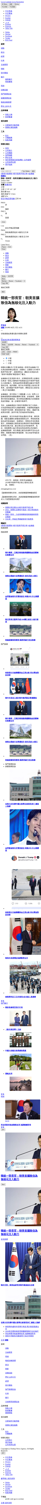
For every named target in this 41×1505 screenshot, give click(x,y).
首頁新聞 (4, 1239)
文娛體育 (4, 65)
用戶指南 (8, 164)
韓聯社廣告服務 (11, 127)
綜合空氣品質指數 (8, 199)
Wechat (7, 34)
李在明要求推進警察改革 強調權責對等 (16, 1125)
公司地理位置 (10, 162)
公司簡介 (8, 150)
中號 (9, 361)
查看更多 (8, 185)
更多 (2, 1001)
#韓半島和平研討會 (20, 174)
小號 (9, 358)
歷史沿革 (8, 157)
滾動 (2, 48)
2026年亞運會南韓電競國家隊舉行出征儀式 (21, 1331)
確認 (3, 292)
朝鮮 (2, 69)
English (7, 1464)
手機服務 (8, 138)
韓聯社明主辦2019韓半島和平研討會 (19, 507)
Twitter (7, 38)
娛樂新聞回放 (6, 98)
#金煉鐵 (31, 174)
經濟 (2, 56)
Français (8, 1473)
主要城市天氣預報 (12, 125)
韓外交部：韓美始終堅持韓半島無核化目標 (17, 1285)
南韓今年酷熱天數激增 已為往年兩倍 (19, 1336)
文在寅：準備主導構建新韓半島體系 (19, 519)
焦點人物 (8, 114)
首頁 (7, 148)
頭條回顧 (4, 90)
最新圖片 (8, 79)
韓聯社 (3, 176)
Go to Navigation (18, 2)
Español (8, 1471)
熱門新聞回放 (6, 94)
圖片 (2, 77)
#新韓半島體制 (6, 174)
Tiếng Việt (8, 1475)
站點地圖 (8, 140)
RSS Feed (8, 40)
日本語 (7, 1466)
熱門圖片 (4, 1003)
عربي (7, 1469)
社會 (2, 60)
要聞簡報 (8, 1413)
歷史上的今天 (6, 106)
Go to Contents (6, 2)
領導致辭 (8, 155)
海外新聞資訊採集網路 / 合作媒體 (18, 160)
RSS (6, 135)
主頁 (2, 1340)
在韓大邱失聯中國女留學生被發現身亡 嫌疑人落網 (20, 1322)
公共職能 (8, 153)
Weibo (7, 32)
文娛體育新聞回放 (12, 1402)
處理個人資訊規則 (8, 1478)
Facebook (8, 36)
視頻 (2, 86)
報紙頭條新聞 (6, 102)
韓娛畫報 (8, 82)
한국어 (7, 1462)
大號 (9, 363)
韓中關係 (4, 73)
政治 (2, 52)
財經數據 (8, 117)
